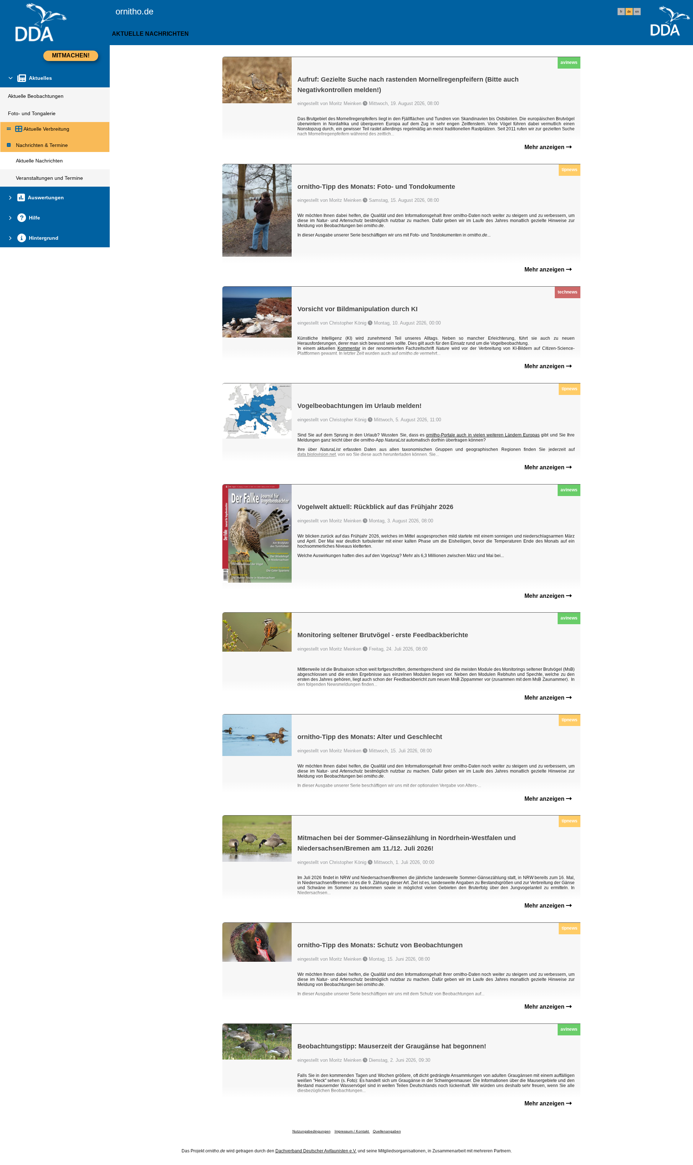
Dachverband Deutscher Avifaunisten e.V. (316, 1150)
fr (621, 11)
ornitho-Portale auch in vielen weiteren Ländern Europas (483, 435)
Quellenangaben (387, 1131)
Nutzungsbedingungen (311, 1131)
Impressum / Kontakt (352, 1131)
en (637, 11)
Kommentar (348, 348)
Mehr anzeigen (545, 147)
